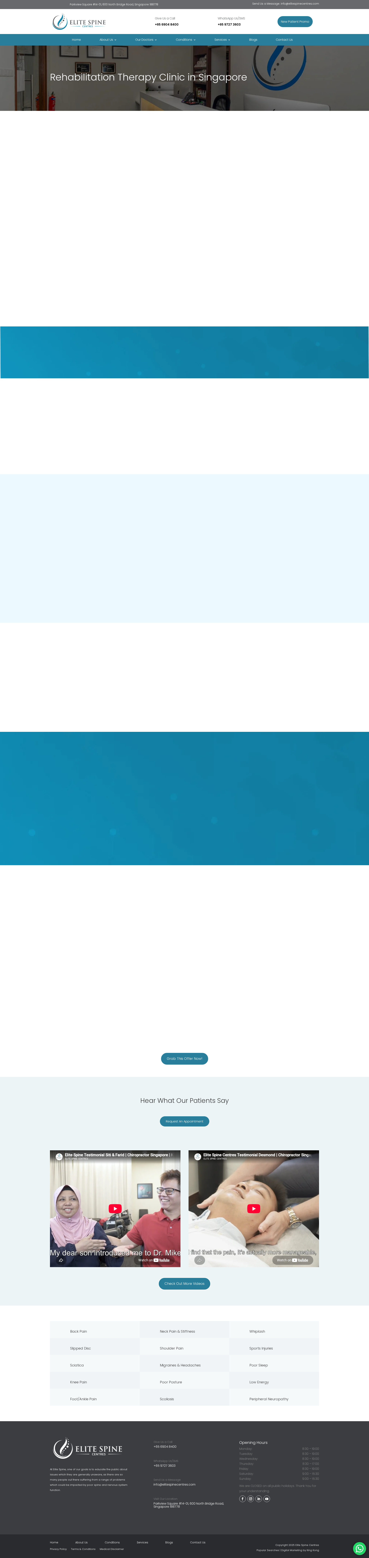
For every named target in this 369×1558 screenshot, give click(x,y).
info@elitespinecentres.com (300, 4)
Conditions (112, 1542)
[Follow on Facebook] (242, 1499)
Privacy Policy (58, 1549)
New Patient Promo (295, 21)
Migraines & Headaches (180, 1365)
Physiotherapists (62, 253)
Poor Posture (171, 1382)
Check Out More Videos (184, 1283)
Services (220, 40)
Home (76, 40)
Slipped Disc (80, 1348)
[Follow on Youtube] (266, 1499)
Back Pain (78, 1331)
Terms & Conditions (83, 1549)
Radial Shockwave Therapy (194, 996)
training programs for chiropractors (140, 778)
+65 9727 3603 (229, 24)
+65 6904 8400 (167, 24)
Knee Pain (78, 1382)
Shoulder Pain (171, 1348)
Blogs (253, 40)
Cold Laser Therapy (210, 1004)
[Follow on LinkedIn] (258, 1499)
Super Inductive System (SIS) (206, 1020)
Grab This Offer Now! (184, 1058)
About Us (81, 1542)
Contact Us (284, 40)
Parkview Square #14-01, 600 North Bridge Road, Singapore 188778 (189, 1505)
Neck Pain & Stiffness (177, 1331)
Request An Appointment (216, 196)
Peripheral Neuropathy (268, 1399)
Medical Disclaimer (112, 1549)
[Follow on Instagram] (250, 1499)
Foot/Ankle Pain (83, 1399)
